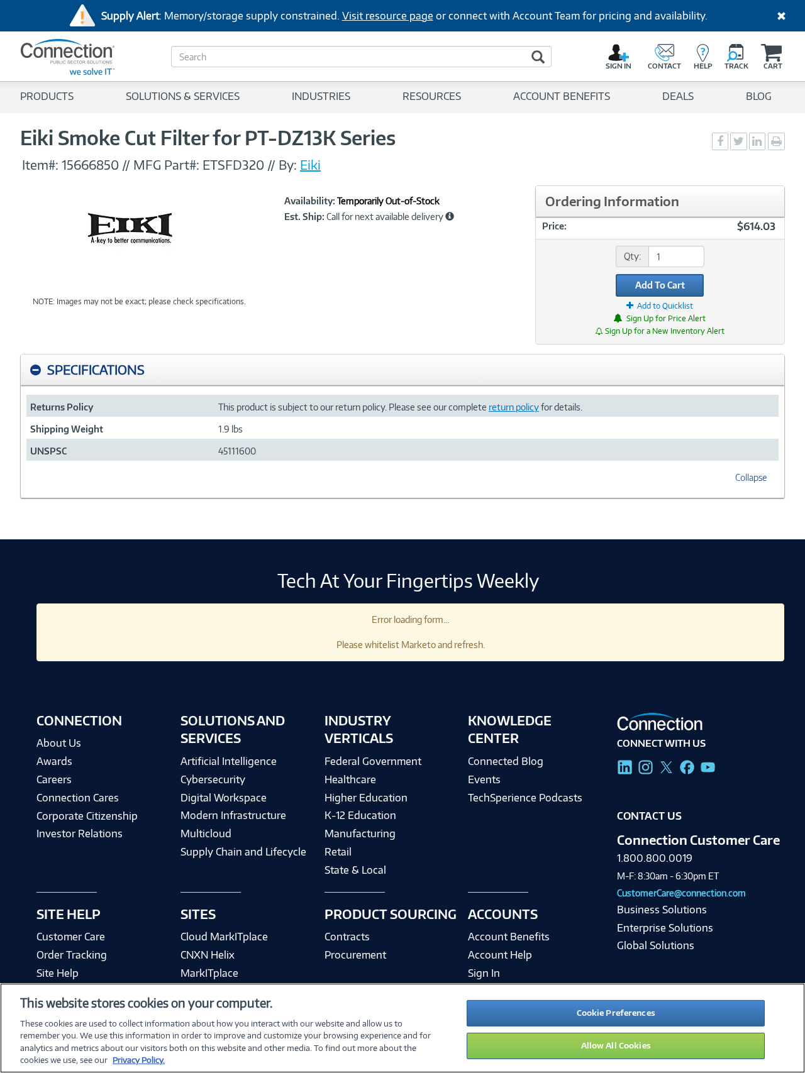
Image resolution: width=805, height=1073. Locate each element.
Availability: (309, 201)
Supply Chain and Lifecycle (243, 851)
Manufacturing (360, 833)
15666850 (90, 165)
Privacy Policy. (139, 1060)
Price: (554, 226)
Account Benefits (509, 936)
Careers (54, 779)
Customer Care (70, 936)
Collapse (751, 477)
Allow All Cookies (616, 1045)
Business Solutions (662, 909)
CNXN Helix (207, 955)
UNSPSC (48, 451)
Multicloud (205, 833)
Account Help (500, 955)
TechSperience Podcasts (525, 797)
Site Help (57, 973)
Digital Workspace (223, 797)
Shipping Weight (66, 429)
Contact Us (649, 816)
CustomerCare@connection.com (681, 893)
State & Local (355, 870)
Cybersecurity (212, 779)
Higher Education (366, 797)
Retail (338, 851)
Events (484, 779)
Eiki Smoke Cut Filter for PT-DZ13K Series (208, 137)
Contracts (347, 936)
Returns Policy (61, 407)
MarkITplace (209, 973)
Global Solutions (655, 945)
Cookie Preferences (616, 1013)
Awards (54, 761)
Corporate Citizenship (87, 816)
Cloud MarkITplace (224, 936)
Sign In (484, 973)
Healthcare (350, 779)
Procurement (355, 955)
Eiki (310, 165)
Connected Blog (505, 761)
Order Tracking (71, 955)
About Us (58, 743)
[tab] (402, 370)
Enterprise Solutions (665, 928)
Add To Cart (660, 285)
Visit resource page (387, 15)
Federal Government (373, 761)
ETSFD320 (233, 165)
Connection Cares (77, 797)
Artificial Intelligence (228, 761)
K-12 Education (360, 815)
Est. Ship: (304, 217)
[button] (449, 216)
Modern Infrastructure (233, 815)
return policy (514, 407)
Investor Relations (79, 833)
